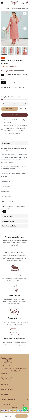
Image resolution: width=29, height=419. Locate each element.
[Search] (23, 3)
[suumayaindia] (14, 3)
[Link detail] (2, 378)
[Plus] (25, 103)
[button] (25, 28)
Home (3, 8)
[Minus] (3, 103)
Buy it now (14, 114)
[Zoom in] (25, 13)
